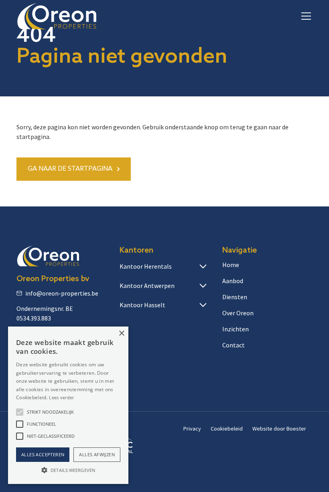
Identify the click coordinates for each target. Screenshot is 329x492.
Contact (233, 345)
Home (230, 265)
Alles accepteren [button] (42, 454)
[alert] (68, 405)
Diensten (234, 297)
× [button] (121, 334)
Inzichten (235, 329)
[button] (305, 16)
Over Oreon (238, 313)
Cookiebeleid (227, 428)
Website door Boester (279, 428)
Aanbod (232, 281)
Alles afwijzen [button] (97, 454)
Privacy (192, 428)
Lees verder (61, 397)
